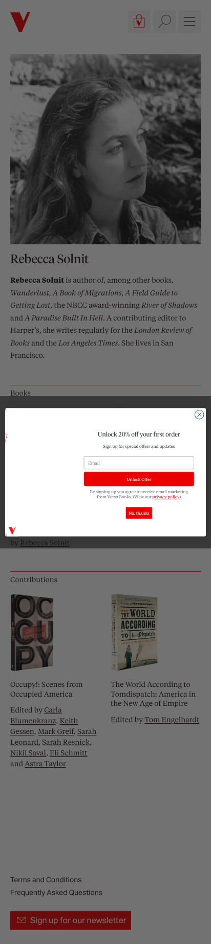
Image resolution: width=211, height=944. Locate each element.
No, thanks (139, 513)
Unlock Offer (138, 478)
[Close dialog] (199, 414)
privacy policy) (167, 496)
